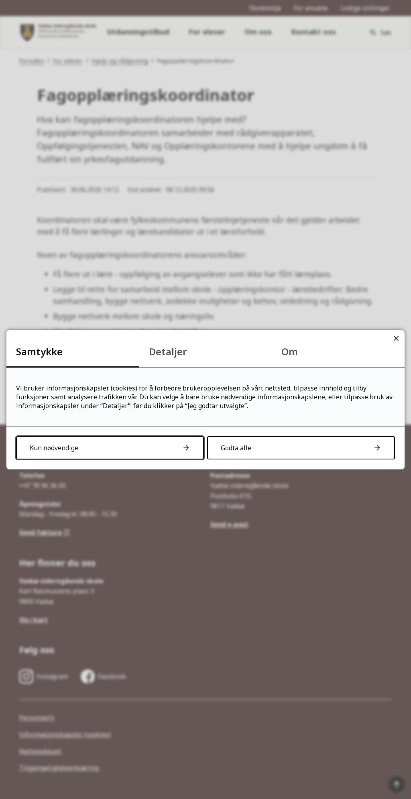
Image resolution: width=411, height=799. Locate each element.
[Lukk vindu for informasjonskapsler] (396, 338)
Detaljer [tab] (168, 351)
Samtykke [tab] (39, 351)
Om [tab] (289, 351)
